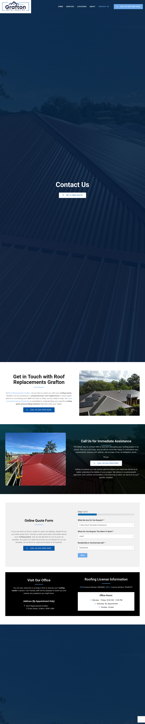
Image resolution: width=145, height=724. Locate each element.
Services (70, 7)
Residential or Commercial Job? (92, 543)
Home (60, 7)
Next (83, 555)
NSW (82, 587)
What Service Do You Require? (91, 520)
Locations (81, 7)
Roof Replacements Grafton (19, 393)
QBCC (108, 587)
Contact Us (104, 7)
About (92, 7)
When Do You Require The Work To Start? (96, 531)
